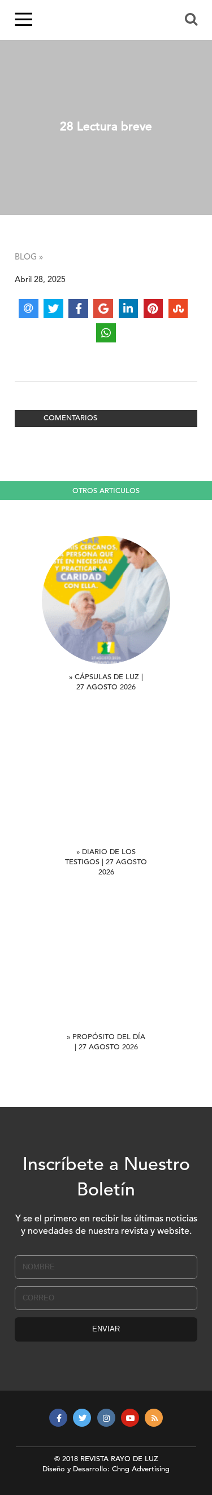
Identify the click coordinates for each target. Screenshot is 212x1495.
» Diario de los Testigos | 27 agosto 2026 (106, 862)
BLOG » (29, 257)
